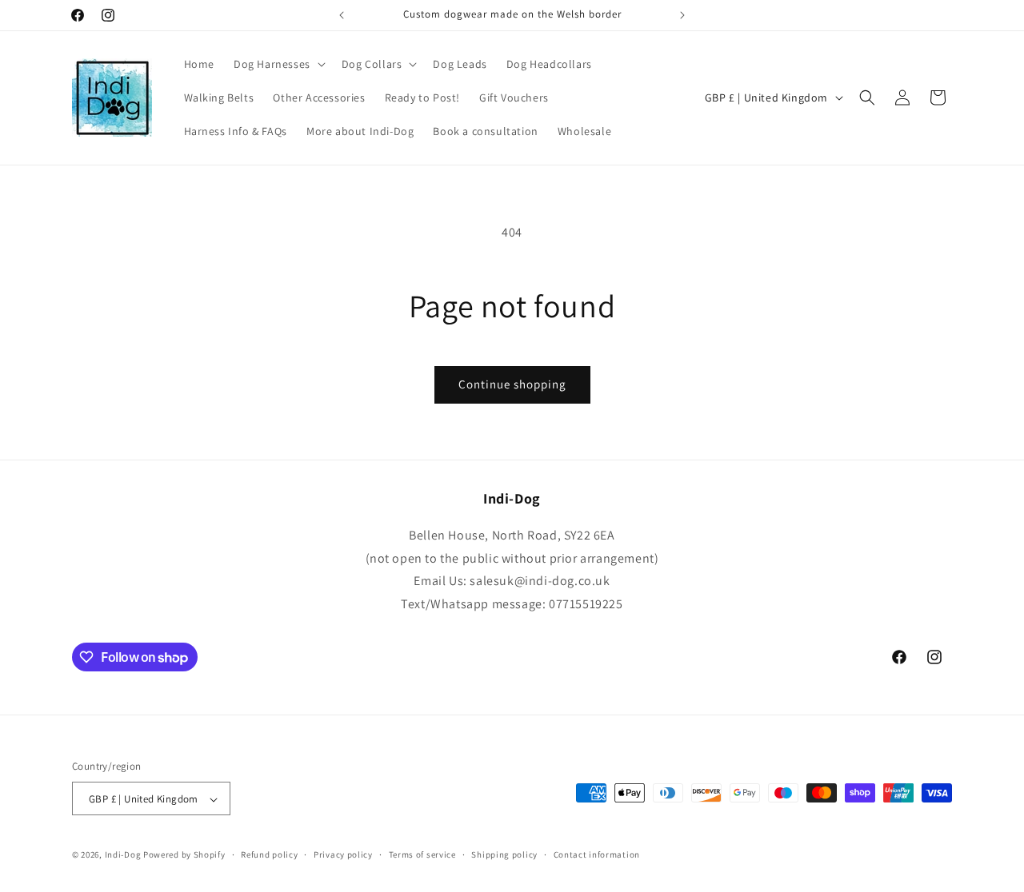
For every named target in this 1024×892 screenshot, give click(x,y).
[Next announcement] (682, 15)
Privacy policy (343, 854)
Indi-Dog (123, 855)
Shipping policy (504, 854)
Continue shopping (512, 384)
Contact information (597, 854)
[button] (278, 64)
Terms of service (422, 854)
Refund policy (269, 854)
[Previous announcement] (341, 15)
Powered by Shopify (184, 855)
